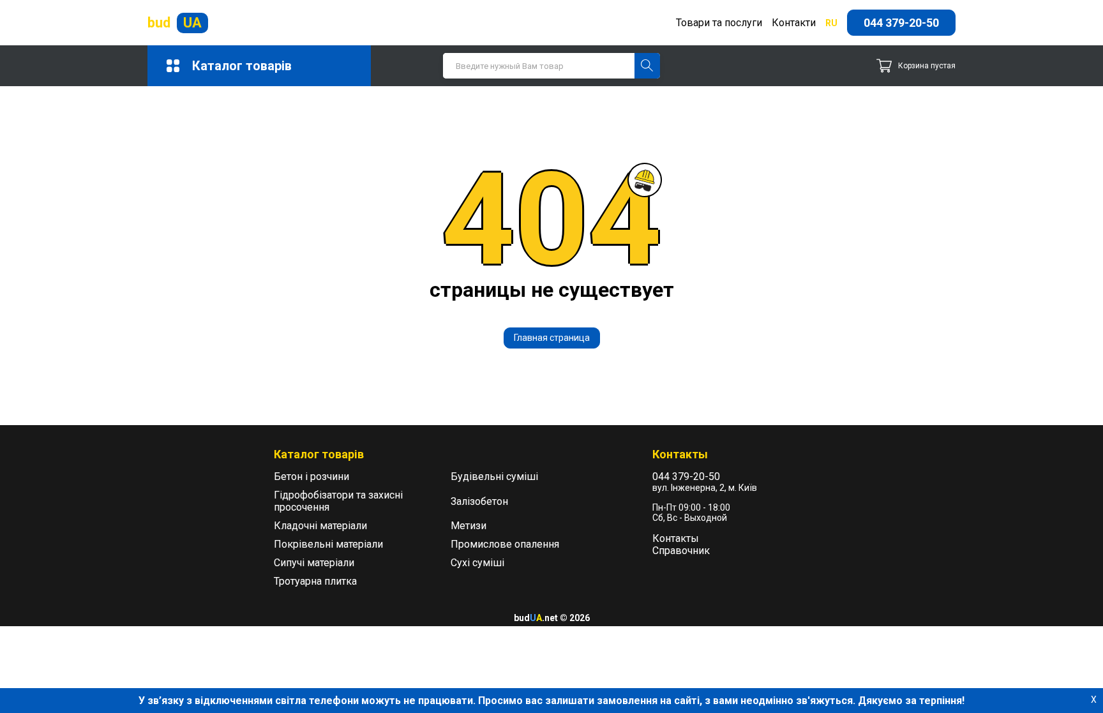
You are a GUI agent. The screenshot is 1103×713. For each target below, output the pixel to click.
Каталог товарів (242, 65)
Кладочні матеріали (320, 526)
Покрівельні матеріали (328, 544)
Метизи (468, 526)
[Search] (647, 66)
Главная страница (552, 338)
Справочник (681, 550)
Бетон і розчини (311, 476)
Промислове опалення (505, 544)
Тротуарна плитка (315, 581)
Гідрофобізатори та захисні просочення (338, 501)
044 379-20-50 (901, 22)
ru (831, 23)
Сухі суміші (477, 563)
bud (174, 23)
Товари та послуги (719, 23)
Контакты (675, 538)
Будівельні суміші (494, 476)
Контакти (794, 23)
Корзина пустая (927, 65)
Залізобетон (479, 501)
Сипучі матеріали (314, 563)
